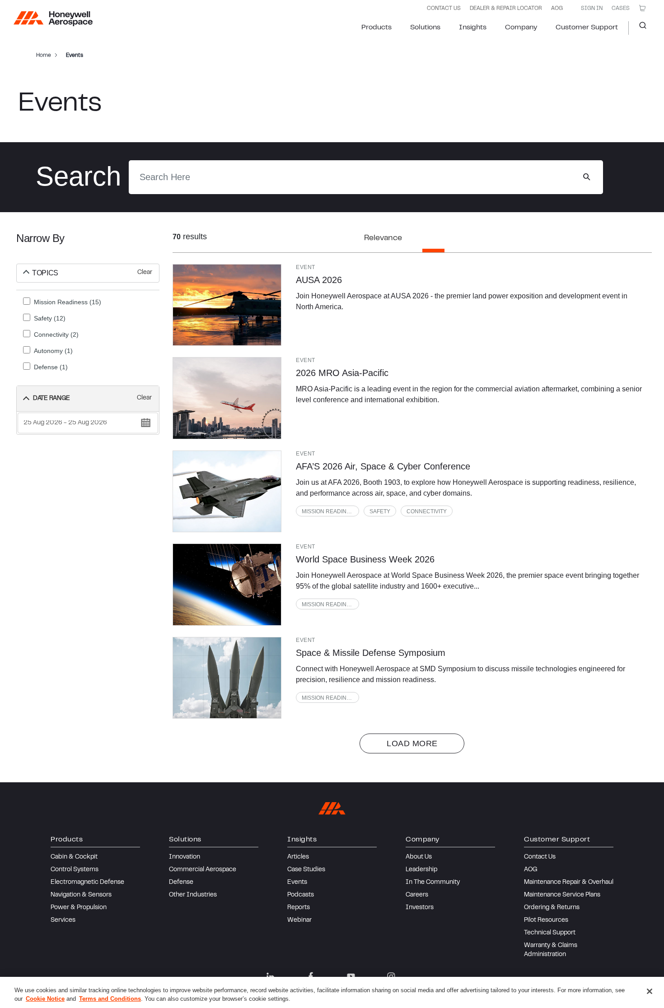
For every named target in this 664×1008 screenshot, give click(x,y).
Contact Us (540, 857)
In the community (433, 882)
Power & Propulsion (79, 907)
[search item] (227, 305)
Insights (472, 27)
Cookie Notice (45, 998)
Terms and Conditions (110, 998)
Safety (379, 511)
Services (63, 920)
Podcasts (300, 895)
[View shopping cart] (642, 8)
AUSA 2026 (319, 280)
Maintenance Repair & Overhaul (568, 882)
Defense (181, 882)
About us (419, 857)
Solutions (425, 27)
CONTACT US (444, 8)
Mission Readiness (329, 511)
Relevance (383, 238)
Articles (298, 857)
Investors (420, 907)
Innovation (184, 857)
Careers (417, 895)
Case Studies (306, 870)
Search (639, 28)
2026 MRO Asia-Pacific (342, 373)
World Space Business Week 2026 (365, 559)
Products (376, 27)
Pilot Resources (546, 920)
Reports (298, 907)
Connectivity (427, 511)
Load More (412, 743)
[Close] (649, 991)
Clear (144, 272)
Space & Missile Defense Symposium (370, 653)
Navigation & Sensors (81, 895)
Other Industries (193, 895)
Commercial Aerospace (202, 870)
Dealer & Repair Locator (506, 8)
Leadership (421, 870)
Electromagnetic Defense (87, 882)
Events (297, 882)
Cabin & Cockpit (74, 857)
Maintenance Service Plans (562, 895)
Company (521, 27)
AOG (557, 8)
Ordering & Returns (552, 907)
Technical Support (549, 933)
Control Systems (74, 870)
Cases (621, 8)
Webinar (299, 920)
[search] (586, 177)
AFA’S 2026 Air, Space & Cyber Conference (383, 466)
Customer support (587, 27)
